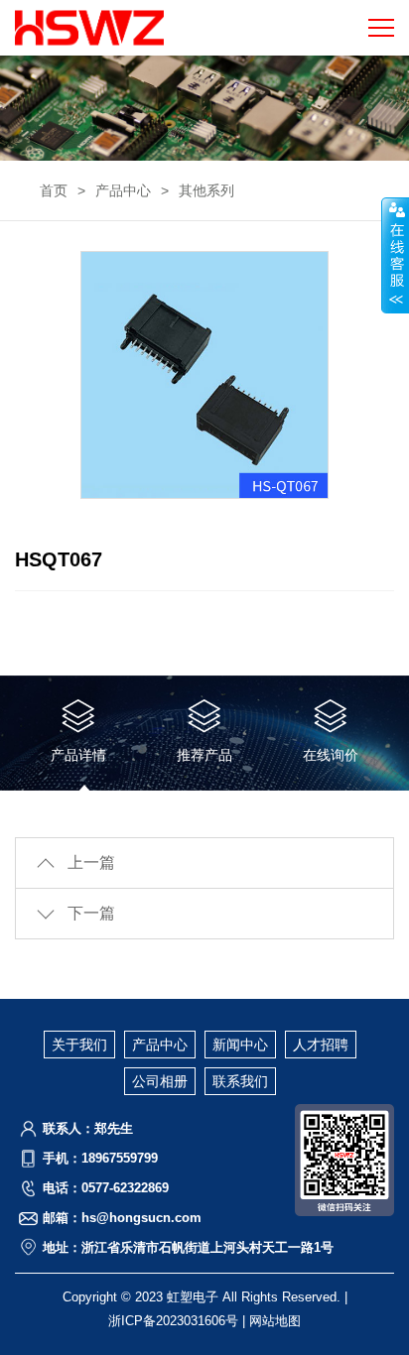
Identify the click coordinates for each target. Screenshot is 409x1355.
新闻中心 (240, 1044)
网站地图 (275, 1320)
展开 (395, 254)
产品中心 (123, 190)
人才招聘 (320, 1044)
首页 (54, 190)
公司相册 (160, 1081)
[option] (204, 375)
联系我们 (240, 1081)
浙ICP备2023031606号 (173, 1320)
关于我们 (79, 1044)
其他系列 (206, 190)
